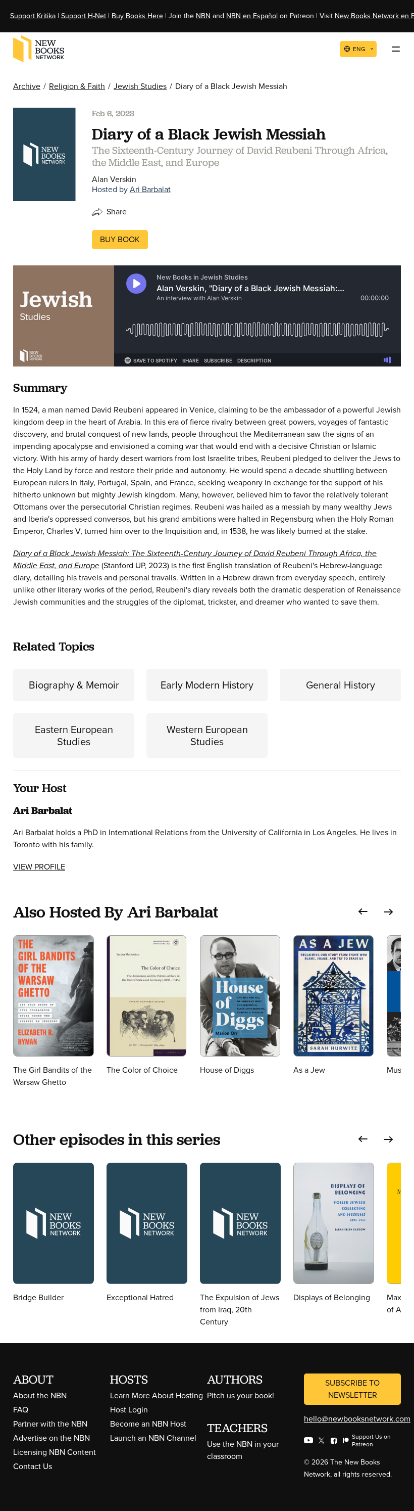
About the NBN (40, 1395)
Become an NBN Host (148, 1424)
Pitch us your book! (240, 1395)
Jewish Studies (140, 86)
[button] (363, 911)
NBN (203, 16)
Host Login (129, 1409)
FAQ (20, 1409)
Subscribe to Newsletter (352, 1389)
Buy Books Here (137, 16)
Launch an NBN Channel (153, 1438)
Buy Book (120, 239)
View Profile (39, 867)
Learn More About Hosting (156, 1395)
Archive (26, 86)
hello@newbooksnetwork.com (357, 1419)
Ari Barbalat (150, 189)
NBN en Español (252, 16)
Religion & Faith (77, 86)
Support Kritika (33, 16)
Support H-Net (83, 16)
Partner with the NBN (50, 1424)
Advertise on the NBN (51, 1438)
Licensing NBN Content (54, 1452)
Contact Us (32, 1466)
